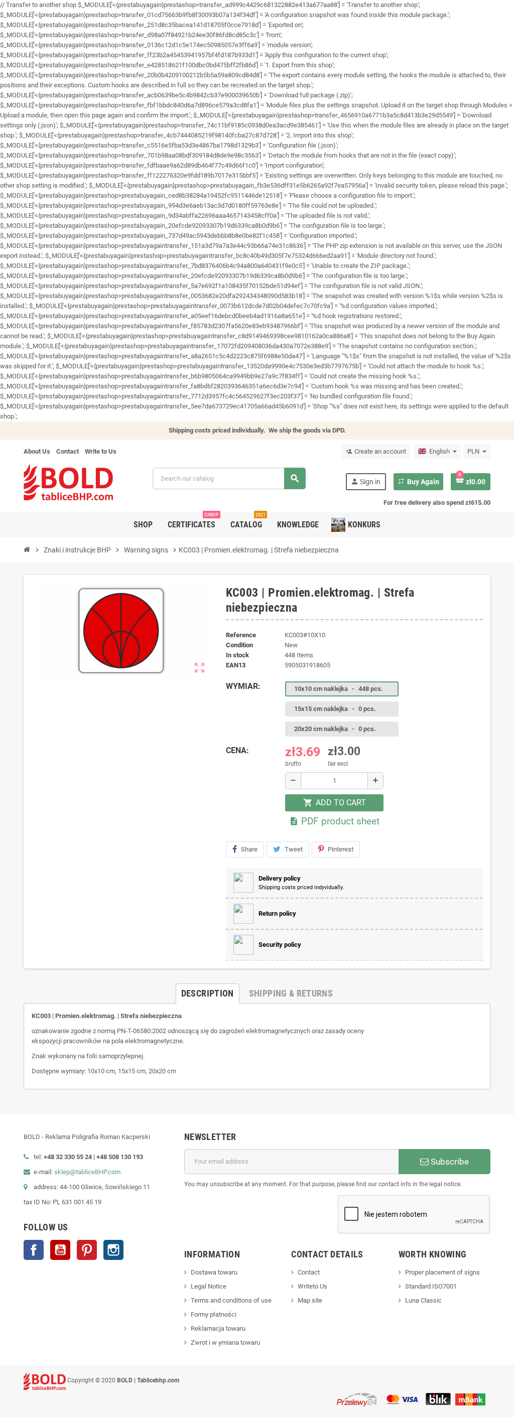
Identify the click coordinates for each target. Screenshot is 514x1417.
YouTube (60, 1250)
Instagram (113, 1250)
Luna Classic (423, 1300)
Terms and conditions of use (231, 1300)
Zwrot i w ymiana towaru (225, 1342)
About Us (37, 451)
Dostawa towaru (214, 1272)
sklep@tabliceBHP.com (87, 1172)
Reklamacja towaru (218, 1328)
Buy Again (418, 482)
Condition (239, 645)
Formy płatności (213, 1314)
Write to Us (100, 451)
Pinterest (340, 849)
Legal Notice (208, 1286)
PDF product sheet (334, 821)
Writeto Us (312, 1286)
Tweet (294, 849)
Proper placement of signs (442, 1272)
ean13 (235, 665)
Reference (241, 635)
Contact (67, 451)
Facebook (34, 1250)
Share (249, 849)
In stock (237, 655)
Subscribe (449, 1162)
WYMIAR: (243, 686)
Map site (310, 1300)
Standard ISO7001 (431, 1286)
